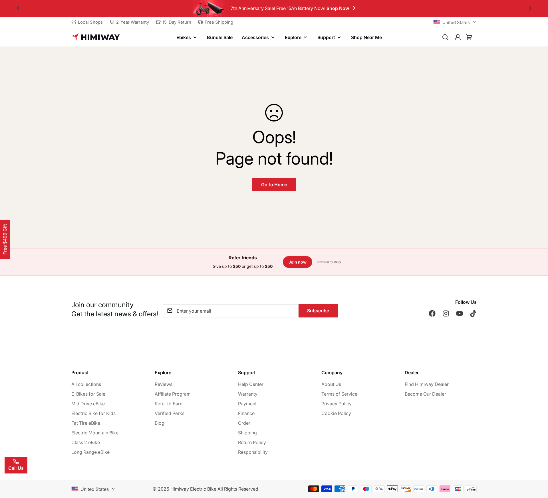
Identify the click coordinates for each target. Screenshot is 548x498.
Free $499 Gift (5, 239)
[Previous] (17, 8)
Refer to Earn (168, 403)
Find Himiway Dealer (427, 384)
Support (326, 37)
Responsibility (253, 452)
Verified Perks (169, 413)
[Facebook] (432, 313)
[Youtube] (459, 313)
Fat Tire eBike (85, 423)
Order (244, 423)
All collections (86, 384)
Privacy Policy (336, 403)
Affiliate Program (173, 394)
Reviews (163, 384)
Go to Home (274, 184)
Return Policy (252, 442)
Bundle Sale (220, 37)
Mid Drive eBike (88, 403)
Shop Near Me (366, 37)
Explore (293, 37)
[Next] (530, 8)
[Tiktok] (473, 313)
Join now (298, 262)
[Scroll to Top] (536, 466)
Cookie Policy (336, 413)
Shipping (247, 433)
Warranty (247, 394)
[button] (469, 37)
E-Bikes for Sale (88, 394)
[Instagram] (445, 313)
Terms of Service (339, 394)
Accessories (255, 37)
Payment (247, 403)
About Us (331, 384)
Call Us (16, 468)
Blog (159, 423)
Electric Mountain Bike (94, 433)
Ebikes (183, 37)
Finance (246, 413)
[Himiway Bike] (95, 37)
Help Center (250, 384)
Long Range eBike (90, 452)
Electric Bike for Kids (93, 413)
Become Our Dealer (425, 394)
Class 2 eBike (85, 442)
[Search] (445, 37)
